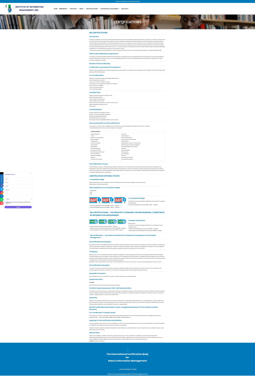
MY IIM (138, 1)
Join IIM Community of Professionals (125, 1)
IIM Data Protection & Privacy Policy (13, 202)
